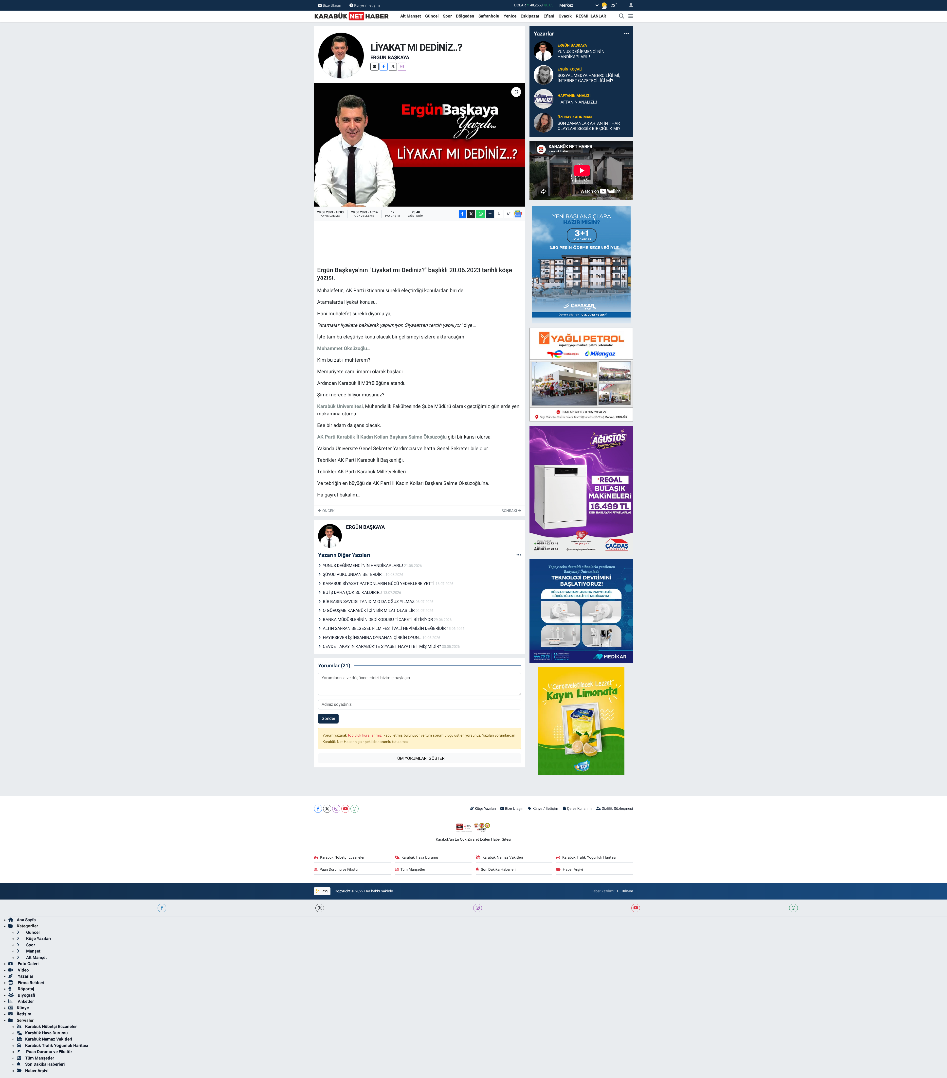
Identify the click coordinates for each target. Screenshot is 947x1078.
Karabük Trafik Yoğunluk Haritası (589, 857)
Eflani (549, 16)
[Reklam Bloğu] (581, 264)
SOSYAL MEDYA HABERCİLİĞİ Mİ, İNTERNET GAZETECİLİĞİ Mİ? (589, 78)
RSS (324, 891)
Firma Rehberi (30, 982)
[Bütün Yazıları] (518, 554)
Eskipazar (530, 16)
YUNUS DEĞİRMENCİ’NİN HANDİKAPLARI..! (363, 565)
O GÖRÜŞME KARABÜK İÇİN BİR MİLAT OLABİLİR (369, 610)
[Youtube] (345, 809)
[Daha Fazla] (490, 214)
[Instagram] (402, 67)
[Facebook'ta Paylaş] (462, 214)
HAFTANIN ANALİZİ (574, 95)
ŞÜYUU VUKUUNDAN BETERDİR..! (354, 574)
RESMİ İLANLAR (591, 16)
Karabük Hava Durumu (419, 857)
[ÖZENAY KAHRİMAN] (543, 122)
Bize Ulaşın (332, 5)
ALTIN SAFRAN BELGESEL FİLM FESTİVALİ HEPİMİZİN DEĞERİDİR (385, 628)
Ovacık (565, 16)
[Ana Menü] (630, 16)
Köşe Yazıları (485, 808)
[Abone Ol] (518, 214)
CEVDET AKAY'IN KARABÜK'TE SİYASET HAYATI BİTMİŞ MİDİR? (382, 646)
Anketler (25, 1001)
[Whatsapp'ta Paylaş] (480, 214)
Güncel (432, 16)
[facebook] (162, 908)
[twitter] (319, 908)
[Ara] (621, 16)
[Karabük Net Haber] (351, 15)
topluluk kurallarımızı (365, 735)
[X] (393, 67)
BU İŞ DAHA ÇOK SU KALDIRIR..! (353, 592)
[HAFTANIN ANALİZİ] (543, 98)
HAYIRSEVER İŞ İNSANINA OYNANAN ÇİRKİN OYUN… (372, 637)
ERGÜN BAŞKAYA (389, 57)
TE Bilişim (624, 891)
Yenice (510, 16)
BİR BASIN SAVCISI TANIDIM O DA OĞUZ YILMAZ (369, 601)
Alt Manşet (410, 16)
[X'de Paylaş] (471, 214)
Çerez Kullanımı (580, 808)
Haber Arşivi (573, 869)
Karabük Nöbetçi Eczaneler (342, 857)
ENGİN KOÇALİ (570, 69)
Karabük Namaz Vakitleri (502, 857)
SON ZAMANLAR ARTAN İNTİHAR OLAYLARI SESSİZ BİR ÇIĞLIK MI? (589, 126)
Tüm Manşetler (413, 869)
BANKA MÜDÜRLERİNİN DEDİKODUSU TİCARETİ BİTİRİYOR (378, 619)
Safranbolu (488, 16)
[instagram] (477, 908)
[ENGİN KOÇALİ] (543, 74)
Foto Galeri (28, 963)
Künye (23, 1007)
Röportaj (25, 988)
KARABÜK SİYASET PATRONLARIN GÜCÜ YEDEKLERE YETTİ (379, 583)
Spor (447, 16)
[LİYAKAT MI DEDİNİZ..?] (419, 145)
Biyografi (26, 995)
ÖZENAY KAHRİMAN (575, 117)
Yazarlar (25, 976)
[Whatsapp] (354, 809)
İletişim (24, 1013)
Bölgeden (465, 16)
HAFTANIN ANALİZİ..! (577, 102)
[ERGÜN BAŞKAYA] (341, 55)
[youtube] (635, 908)
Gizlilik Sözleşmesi (617, 808)
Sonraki (510, 511)
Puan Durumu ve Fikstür (339, 869)
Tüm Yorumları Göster (419, 758)
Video (23, 970)
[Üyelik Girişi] (629, 5)
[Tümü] (626, 33)
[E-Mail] (374, 67)
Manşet (32, 951)
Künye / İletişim (367, 5)
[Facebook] (384, 67)
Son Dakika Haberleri (498, 869)
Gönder (328, 718)
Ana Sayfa (26, 919)
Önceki (328, 511)
